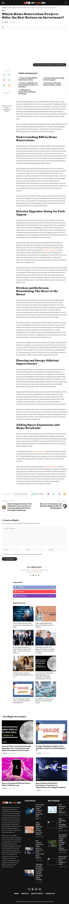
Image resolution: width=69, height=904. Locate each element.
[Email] (9, 85)
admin (6, 22)
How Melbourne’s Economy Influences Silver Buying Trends (44, 701)
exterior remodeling (50, 250)
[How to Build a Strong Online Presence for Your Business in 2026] (23, 614)
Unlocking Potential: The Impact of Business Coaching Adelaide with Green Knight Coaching (39, 872)
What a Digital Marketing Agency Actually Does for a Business (44, 625)
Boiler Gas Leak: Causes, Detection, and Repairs (7, 108)
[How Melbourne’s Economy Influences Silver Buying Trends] (45, 689)
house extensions (39, 451)
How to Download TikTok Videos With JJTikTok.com (16, 784)
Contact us (35, 570)
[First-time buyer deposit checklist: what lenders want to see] (23, 663)
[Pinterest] (4, 80)
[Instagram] (38, 575)
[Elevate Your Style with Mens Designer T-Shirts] (52, 861)
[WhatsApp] (9, 80)
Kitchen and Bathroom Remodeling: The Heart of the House (28, 85)
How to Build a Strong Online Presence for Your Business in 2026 (23, 625)
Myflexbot (23, 901)
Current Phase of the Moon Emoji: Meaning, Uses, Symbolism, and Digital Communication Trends (16, 748)
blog (3, 10)
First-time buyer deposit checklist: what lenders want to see (23, 675)
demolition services (51, 466)
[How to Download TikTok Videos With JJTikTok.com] (17, 769)
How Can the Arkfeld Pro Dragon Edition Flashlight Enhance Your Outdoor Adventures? (63, 842)
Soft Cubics (50, 901)
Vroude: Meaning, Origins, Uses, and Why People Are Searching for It (21, 701)
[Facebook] (4, 75)
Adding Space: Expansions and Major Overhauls (27, 92)
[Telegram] (4, 85)
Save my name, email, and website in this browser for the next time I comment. (23, 554)
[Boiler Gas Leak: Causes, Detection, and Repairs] (7, 99)
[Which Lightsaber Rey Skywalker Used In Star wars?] (52, 824)
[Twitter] (9, 75)
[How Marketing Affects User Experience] (52, 809)
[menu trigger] (3, 2)
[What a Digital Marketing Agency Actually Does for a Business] (45, 614)
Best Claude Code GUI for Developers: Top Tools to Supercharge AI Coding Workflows (51, 785)
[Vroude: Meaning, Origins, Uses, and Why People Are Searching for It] (23, 689)
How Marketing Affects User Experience (62, 808)
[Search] (65, 2)
